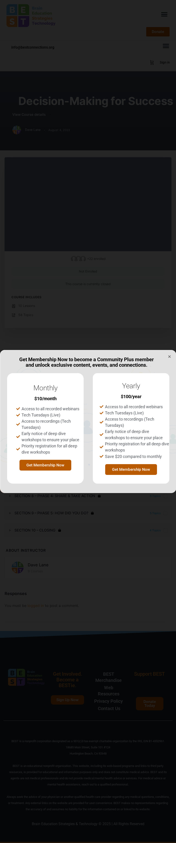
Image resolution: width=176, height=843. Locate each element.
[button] (169, 356)
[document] (88, 421)
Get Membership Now (45, 465)
